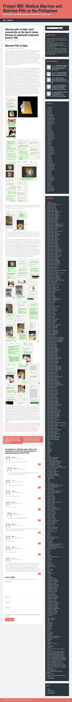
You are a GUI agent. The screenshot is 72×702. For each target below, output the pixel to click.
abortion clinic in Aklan (52, 210)
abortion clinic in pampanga (53, 260)
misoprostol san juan (52, 614)
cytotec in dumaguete (52, 507)
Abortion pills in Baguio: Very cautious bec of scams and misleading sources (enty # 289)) (57, 49)
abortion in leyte (51, 316)
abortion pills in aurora (52, 352)
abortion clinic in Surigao (52, 271)
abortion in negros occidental (54, 324)
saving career (50, 633)
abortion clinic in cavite (52, 228)
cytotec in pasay (51, 523)
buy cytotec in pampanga (53, 474)
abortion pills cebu (51, 336)
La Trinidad (49, 559)
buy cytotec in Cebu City (26, 428)
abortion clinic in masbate (53, 248)
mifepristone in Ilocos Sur (53, 584)
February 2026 (50, 115)
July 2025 (49, 125)
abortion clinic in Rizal (52, 269)
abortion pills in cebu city (35, 423)
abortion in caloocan (52, 301)
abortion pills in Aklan (52, 347)
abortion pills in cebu (25, 423)
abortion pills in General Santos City (55, 384)
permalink (35, 430)
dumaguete (49, 541)
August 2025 (50, 124)
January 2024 (50, 149)
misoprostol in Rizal (51, 609)
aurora (48, 446)
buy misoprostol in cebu (12, 429)
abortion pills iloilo (51, 343)
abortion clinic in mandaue (53, 243)
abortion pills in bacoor (52, 355)
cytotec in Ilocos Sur (51, 512)
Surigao (49, 642)
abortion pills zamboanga (53, 439)
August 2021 (50, 181)
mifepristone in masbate (52, 586)
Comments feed (51, 691)
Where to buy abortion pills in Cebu (33, 429)
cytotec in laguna (51, 514)
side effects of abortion (52, 637)
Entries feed (50, 690)
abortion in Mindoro (51, 322)
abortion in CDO (51, 303)
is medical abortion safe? (53, 556)
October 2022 (50, 167)
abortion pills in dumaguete (53, 382)
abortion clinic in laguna (52, 241)
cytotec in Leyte (50, 516)
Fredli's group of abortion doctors (20, 424)
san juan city (50, 632)
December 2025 (51, 118)
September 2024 (51, 138)
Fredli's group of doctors (32, 424)
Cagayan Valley (50, 478)
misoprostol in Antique (52, 595)
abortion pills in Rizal (52, 421)
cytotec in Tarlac (51, 526)
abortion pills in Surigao (52, 424)
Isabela (48, 558)
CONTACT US (10, 20)
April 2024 (49, 145)
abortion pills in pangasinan (53, 415)
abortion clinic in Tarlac (52, 274)
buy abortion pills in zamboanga (54, 466)
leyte (48, 568)
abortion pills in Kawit (52, 391)
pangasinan (49, 625)
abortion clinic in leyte (52, 242)
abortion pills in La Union (52, 393)
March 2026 (50, 114)
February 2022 (50, 177)
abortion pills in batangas (53, 361)
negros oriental (50, 619)
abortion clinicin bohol (52, 281)
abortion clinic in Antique (52, 213)
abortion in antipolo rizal (52, 287)
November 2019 (51, 189)
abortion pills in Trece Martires (54, 429)
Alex (16, 40)
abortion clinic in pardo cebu (53, 263)
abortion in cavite (51, 302)
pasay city (49, 626)
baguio (48, 447)
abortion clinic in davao (52, 232)
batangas (49, 450)
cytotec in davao (51, 506)
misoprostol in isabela (52, 605)
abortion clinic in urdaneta (53, 277)
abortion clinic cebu (10, 423)
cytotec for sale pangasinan (53, 492)
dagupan (49, 533)
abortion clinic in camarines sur (54, 227)
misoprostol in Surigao (52, 611)
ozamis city (49, 622)
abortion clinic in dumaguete (53, 234)
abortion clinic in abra (52, 208)
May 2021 (49, 182)
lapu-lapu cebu (50, 563)
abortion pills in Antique (52, 351)
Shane (13, 558)
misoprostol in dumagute (53, 602)
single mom (50, 639)
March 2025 (50, 131)
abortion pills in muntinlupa (53, 405)
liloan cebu (49, 570)
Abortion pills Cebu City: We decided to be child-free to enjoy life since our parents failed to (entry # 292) (57, 40)
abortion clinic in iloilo (52, 236)
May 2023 (49, 158)
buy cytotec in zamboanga (53, 475)
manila (48, 574)
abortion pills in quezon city (53, 419)
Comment (9, 581)
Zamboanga (50, 676)
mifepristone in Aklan (52, 579)
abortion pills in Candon (52, 371)
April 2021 (49, 184)
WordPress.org (50, 693)
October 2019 (50, 191)
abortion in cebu (17, 423)
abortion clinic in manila (52, 245)
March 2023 (50, 161)
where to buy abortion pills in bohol (55, 653)
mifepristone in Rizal (51, 587)
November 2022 (51, 165)
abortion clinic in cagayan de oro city (55, 225)
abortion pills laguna (51, 435)
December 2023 (51, 150)
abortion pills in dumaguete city (54, 383)
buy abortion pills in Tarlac (53, 464)
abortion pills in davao (52, 379)
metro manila (50, 577)
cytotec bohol (50, 488)
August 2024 (50, 139)
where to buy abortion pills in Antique (55, 651)
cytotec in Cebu (50, 505)
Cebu (48, 481)
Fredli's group (50, 542)
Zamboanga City (51, 678)
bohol (48, 454)
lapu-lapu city (50, 565)
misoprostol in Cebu (22, 429)
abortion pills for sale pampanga (54, 341)
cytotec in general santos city (54, 509)
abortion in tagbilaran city (53, 331)
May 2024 (49, 143)
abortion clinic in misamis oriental (54, 250)
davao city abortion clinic (52, 537)
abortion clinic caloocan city (53, 204)
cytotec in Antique (51, 498)
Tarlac (48, 644)
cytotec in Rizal (50, 524)
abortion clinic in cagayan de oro (54, 224)
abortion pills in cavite (52, 372)
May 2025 (49, 128)
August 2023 (50, 154)
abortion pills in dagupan (52, 377)
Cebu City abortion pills (52, 484)
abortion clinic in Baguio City (53, 215)
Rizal (48, 630)
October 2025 (50, 121)
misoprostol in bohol (52, 598)
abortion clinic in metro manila (54, 249)
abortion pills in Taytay (52, 428)
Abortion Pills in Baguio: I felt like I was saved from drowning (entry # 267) (59, 74)
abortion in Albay (51, 285)
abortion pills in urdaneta (52, 431)
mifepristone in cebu (52, 583)
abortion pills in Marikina (52, 401)
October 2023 (50, 151)
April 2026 (49, 112)
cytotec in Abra (50, 495)
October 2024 (50, 136)
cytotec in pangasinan (52, 521)
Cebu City (49, 482)
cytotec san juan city (52, 531)
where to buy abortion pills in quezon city (56, 660)
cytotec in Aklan (50, 496)
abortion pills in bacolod (52, 354)
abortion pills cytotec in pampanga (55, 337)
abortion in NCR (50, 323)
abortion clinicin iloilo (52, 282)
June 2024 (49, 142)
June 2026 (49, 110)
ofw (48, 621)
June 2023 (49, 157)
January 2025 (50, 133)
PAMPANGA (50, 623)
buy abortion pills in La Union (53, 463)
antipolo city (50, 443)
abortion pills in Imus (52, 389)
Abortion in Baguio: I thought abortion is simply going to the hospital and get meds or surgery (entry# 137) (12, 440)
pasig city (49, 628)
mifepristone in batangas (53, 580)
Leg (12, 480)
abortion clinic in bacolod (53, 214)
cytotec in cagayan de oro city (54, 502)
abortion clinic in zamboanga (53, 278)
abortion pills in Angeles (52, 348)
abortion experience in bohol (53, 284)
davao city (49, 535)
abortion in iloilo (51, 312)
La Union (49, 561)
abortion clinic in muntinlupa (53, 252)
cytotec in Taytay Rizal (52, 527)
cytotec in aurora (51, 499)
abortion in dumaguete (52, 309)
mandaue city (50, 573)
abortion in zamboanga (52, 333)
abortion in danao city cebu (53, 306)
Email (8, 602)
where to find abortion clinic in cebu (24, 430)
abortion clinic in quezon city (53, 267)
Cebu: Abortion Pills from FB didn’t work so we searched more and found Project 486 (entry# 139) (32, 439)
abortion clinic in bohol (52, 221)
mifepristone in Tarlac (52, 590)
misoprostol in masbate (52, 607)
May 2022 (49, 172)
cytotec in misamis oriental (53, 520)
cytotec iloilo (50, 493)
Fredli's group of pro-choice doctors (55, 547)
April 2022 (49, 174)
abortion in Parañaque (52, 327)
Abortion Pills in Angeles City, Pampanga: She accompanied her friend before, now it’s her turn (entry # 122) (57, 87)
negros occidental (51, 618)
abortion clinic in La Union (53, 239)
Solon (23, 700)
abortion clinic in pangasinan (53, 262)
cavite (48, 479)
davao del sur (50, 540)
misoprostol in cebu (51, 600)
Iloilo (48, 552)
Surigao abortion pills (52, 643)
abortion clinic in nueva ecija (53, 256)
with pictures (50, 668)
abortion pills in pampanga (53, 414)
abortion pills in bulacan (52, 365)
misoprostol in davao (52, 601)
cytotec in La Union (51, 513)
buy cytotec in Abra (51, 470)
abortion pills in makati (52, 397)
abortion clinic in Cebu (9, 427)
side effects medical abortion (53, 636)
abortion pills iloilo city (52, 344)
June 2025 (49, 126)
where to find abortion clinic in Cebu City (56, 664)
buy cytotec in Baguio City (53, 471)
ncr (48, 616)
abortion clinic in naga (52, 253)
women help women (52, 669)
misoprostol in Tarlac (52, 612)
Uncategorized (20, 426)
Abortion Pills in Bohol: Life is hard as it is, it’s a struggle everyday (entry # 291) (56, 43)
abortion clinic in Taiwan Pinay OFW (55, 273)
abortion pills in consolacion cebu (54, 376)
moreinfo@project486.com (21, 518)
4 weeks (49, 201)
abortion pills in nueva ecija (53, 411)
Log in (48, 689)
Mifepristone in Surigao (52, 588)
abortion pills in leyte (52, 396)
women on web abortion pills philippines (56, 675)
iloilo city (49, 554)
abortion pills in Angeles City (53, 350)
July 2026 (49, 108)
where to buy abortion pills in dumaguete (56, 657)
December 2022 (51, 164)
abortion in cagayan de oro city (54, 299)
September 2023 (51, 153)
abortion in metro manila (53, 319)
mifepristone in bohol (52, 581)
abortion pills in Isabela (52, 390)
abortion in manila (51, 317)
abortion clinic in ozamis (52, 257)
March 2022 (50, 175)
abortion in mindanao (52, 320)
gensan (49, 549)
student (49, 640)
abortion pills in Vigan (52, 432)
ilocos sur (49, 551)
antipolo (49, 442)
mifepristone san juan (52, 591)
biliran (48, 453)
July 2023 (49, 156)
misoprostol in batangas (52, 597)
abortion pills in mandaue (53, 398)
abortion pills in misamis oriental (54, 404)
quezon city (49, 629)
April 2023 (49, 160)
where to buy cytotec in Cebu (11, 430)
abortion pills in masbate (52, 403)
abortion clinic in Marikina (53, 246)
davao (48, 534)
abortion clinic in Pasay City (53, 264)
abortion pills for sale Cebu (19, 427)
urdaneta (49, 647)
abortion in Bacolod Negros (53, 289)
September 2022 (51, 168)
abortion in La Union (52, 315)
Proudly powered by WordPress (10, 700)
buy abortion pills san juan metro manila (56, 467)
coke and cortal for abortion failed (55, 485)
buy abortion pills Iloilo (52, 459)
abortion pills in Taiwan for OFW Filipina (56, 425)
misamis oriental (51, 593)
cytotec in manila (51, 517)
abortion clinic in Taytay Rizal (53, 275)
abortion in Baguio (51, 291)
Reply (39, 464)
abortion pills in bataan (52, 359)
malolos (49, 572)
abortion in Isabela (51, 313)
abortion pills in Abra (52, 345)
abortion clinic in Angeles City (53, 211)
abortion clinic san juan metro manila (55, 280)
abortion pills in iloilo (52, 387)
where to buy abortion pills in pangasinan (56, 658)
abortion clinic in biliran (52, 220)
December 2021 (51, 178)
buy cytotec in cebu (17, 428)
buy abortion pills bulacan (53, 457)
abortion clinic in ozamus (53, 259)
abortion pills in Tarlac (52, 426)
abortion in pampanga (52, 326)
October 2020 (50, 186)
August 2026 (50, 107)
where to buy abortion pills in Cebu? (30, 426)
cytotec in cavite (51, 503)
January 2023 (50, 163)
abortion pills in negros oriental (54, 410)
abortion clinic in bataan (52, 217)
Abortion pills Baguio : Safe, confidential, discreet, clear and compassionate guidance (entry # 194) (57, 67)
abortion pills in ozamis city (53, 412)
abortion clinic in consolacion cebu (55, 231)
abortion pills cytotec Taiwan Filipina (55, 338)
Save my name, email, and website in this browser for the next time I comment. (22, 615)
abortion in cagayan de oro (53, 298)
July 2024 (49, 140)
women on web (50, 674)
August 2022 (50, 170)
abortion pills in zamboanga (53, 433)
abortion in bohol (51, 295)
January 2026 (50, 117)
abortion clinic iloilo (51, 207)
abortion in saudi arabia (52, 330)
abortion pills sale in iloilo (53, 438)
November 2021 (51, 179)
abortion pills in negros (52, 408)
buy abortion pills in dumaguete (54, 461)
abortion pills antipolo (52, 334)
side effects (49, 635)
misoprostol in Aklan (52, 594)
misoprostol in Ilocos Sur (53, 604)
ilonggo (49, 555)
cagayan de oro (50, 477)
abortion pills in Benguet (52, 362)
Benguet (49, 452)
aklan (48, 440)
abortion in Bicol (51, 292)
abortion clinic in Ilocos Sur (53, 235)
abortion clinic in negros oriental (54, 255)
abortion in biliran (51, 294)
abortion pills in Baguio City (53, 357)
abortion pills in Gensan (52, 386)
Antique (49, 445)
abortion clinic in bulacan (52, 222)
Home (4, 20)
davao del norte (50, 538)
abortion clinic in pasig (52, 266)
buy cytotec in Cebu (9, 424)
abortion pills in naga (52, 407)
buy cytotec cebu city (52, 468)
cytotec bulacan (50, 489)
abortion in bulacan (51, 296)
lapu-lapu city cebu (51, 566)
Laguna (49, 562)
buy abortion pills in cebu (52, 460)
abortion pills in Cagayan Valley (54, 368)
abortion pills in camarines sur (54, 369)
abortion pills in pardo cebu (53, 417)
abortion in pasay (51, 329)
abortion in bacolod (51, 288)
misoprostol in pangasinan (53, 608)
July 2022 (49, 171)
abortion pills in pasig (52, 418)
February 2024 (50, 147)
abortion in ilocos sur (52, 310)
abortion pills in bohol (52, 364)
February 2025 (50, 132)
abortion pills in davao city (53, 380)
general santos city (51, 548)
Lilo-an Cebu (50, 569)
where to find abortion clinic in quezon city (56, 667)
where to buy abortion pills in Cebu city (56, 654)
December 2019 (51, 188)
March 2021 (50, 185)
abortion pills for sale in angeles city (55, 340)
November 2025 (51, 119)
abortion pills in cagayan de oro (54, 366)
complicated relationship (52, 486)
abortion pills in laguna (52, 394)
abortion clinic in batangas (53, 218)
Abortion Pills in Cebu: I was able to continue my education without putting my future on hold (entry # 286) (57, 53)
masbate (49, 576)
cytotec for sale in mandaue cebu (54, 491)
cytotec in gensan (51, 510)
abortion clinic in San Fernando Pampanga (56, 270)
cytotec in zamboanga (52, 528)
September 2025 (51, 122)
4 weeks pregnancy (51, 203)
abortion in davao (51, 308)
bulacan (49, 456)
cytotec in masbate (51, 519)
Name (8, 597)
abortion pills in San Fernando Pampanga (56, 422)
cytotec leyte (50, 530)
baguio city (49, 449)
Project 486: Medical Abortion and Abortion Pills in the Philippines (32, 8)
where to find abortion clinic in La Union (56, 665)
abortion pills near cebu (30, 427)
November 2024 (51, 135)
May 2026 (49, 111)
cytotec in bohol (51, 500)
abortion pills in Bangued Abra (54, 358)
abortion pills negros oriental (53, 436)
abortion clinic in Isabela (52, 238)
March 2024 (50, 146)
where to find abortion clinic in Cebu (55, 663)
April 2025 (49, 129)
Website (8, 607)
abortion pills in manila (52, 400)
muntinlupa (49, 615)
